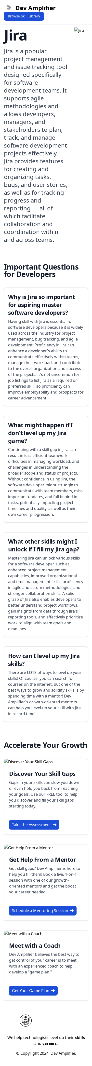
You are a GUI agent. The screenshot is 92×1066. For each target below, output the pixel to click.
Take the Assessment (31, 824)
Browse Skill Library (24, 16)
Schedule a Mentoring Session (40, 910)
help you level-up (31, 708)
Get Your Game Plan (30, 990)
